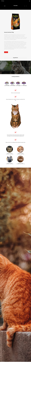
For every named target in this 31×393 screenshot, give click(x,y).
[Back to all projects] (4, 6)
